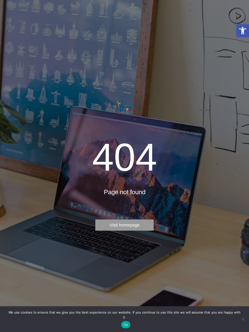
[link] (242, 30)
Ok (126, 325)
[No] (242, 319)
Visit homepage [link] (124, 225)
